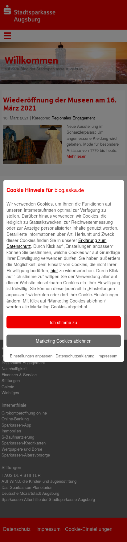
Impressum (107, 356)
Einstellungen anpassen (31, 356)
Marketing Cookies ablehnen (64, 341)
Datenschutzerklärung (74, 356)
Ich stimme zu (63, 322)
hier (54, 270)
